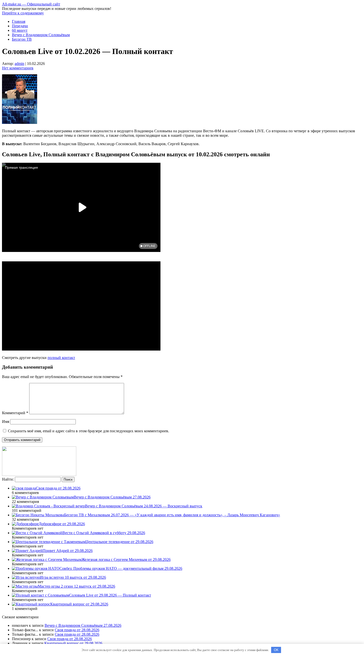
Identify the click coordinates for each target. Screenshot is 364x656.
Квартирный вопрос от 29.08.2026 (73, 643)
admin (19, 63)
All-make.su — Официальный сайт (31, 4)
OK (276, 650)
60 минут (19, 30)
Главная (18, 21)
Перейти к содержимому (23, 13)
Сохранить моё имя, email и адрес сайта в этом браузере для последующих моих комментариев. (88, 431)
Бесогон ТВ (22, 39)
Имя (5, 421)
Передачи (20, 26)
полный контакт (61, 357)
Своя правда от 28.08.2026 (77, 630)
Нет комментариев (17, 68)
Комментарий (15, 413)
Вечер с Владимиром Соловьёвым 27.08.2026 (83, 625)
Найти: (8, 479)
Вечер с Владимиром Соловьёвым (41, 35)
